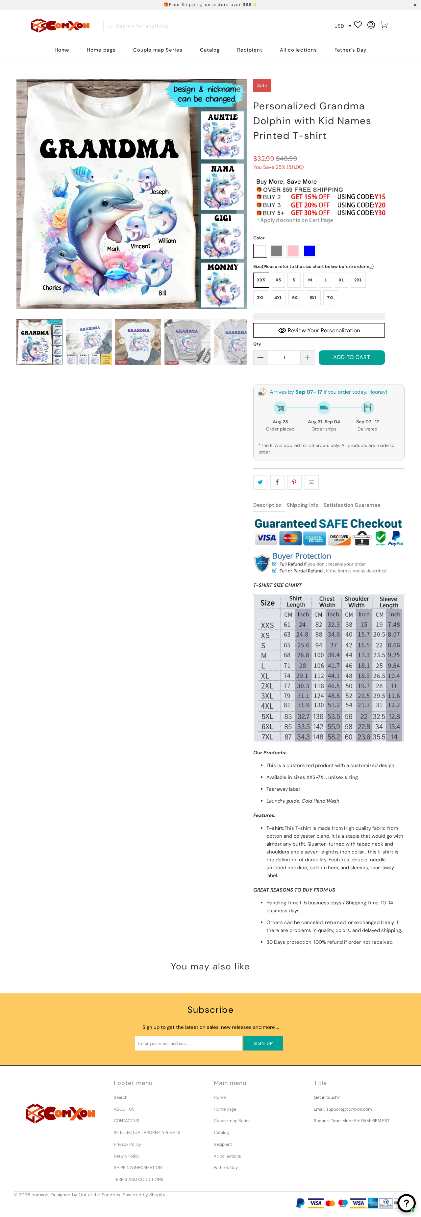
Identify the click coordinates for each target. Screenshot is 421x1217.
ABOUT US (124, 1109)
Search (120, 1097)
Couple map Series (232, 1120)
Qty (257, 344)
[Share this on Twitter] (260, 482)
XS (278, 280)
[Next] (241, 194)
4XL (278, 297)
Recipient (223, 1144)
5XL (296, 297)
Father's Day (226, 1167)
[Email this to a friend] (312, 482)
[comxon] (60, 25)
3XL (260, 297)
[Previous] (21, 194)
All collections (227, 1156)
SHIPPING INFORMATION (138, 1167)
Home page (225, 1109)
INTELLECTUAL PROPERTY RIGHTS (147, 1132)
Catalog (221, 1132)
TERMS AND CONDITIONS (138, 1179)
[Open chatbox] (406, 1203)
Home (220, 1097)
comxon (40, 1195)
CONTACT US (126, 1120)
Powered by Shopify (144, 1195)
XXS (261, 280)
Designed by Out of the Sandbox (85, 1195)
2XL (358, 280)
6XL (313, 297)
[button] (210, 50)
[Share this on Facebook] (277, 482)
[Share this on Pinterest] (294, 482)
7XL (330, 297)
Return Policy (126, 1156)
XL (341, 280)
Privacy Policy (127, 1144)
